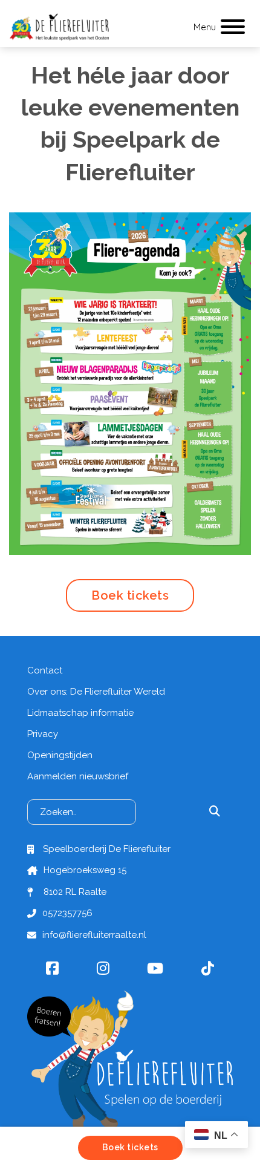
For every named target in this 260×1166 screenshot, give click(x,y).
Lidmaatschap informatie (80, 712)
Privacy (42, 734)
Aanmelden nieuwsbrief (77, 776)
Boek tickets (130, 595)
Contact (44, 670)
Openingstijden (60, 755)
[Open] (233, 27)
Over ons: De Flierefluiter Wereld (96, 691)
